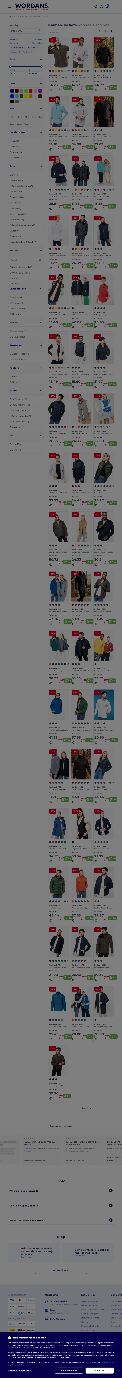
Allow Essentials (69, 1370)
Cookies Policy (107, 1362)
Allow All (99, 1370)
